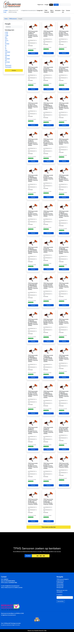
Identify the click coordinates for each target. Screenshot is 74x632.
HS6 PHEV (7, 58)
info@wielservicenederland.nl (28, 10)
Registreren (40, 4)
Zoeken (56, 4)
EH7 (6, 37)
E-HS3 (6, 32)
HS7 (6, 60)
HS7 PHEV (7, 62)
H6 (5, 45)
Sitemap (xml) (60, 587)
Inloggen (47, 4)
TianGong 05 (8, 65)
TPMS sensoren (13, 18)
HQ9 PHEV (7, 52)
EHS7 (6, 39)
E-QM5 (6, 35)
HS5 (6, 57)
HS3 (6, 53)
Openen (33, 53)
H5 (5, 42)
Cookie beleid (60, 582)
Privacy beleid (60, 584)
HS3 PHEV (7, 55)
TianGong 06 (8, 67)
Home (6, 18)
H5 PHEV (7, 43)
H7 (5, 47)
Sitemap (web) (60, 585)
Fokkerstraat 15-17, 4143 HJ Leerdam (13, 11)
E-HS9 (6, 34)
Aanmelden (61, 601)
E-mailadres (59, 594)
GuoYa (6, 40)
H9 (5, 48)
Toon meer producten (49, 527)
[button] (40, 10)
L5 (5, 63)
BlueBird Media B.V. (39, 630)
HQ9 (6, 50)
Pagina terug (5, 11)
